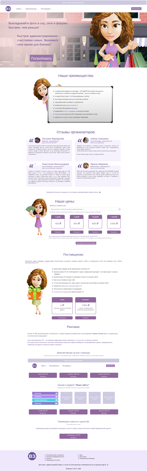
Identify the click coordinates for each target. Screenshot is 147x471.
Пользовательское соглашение (55, 455)
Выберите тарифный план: (58, 205)
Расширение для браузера (87, 458)
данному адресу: (101, 465)
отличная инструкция (61, 292)
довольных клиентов (70, 105)
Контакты (49, 458)
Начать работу (136, 8)
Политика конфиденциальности (55, 456)
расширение (65, 117)
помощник (58, 114)
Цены (81, 455)
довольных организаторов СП (71, 286)
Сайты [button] (19, 8)
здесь (92, 238)
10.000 (71, 96)
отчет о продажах (70, 111)
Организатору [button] (31, 8)
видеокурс (73, 108)
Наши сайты (83, 456)
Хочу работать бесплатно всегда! (86, 243)
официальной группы (103, 428)
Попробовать (41, 58)
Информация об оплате (53, 460)
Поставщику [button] (46, 8)
